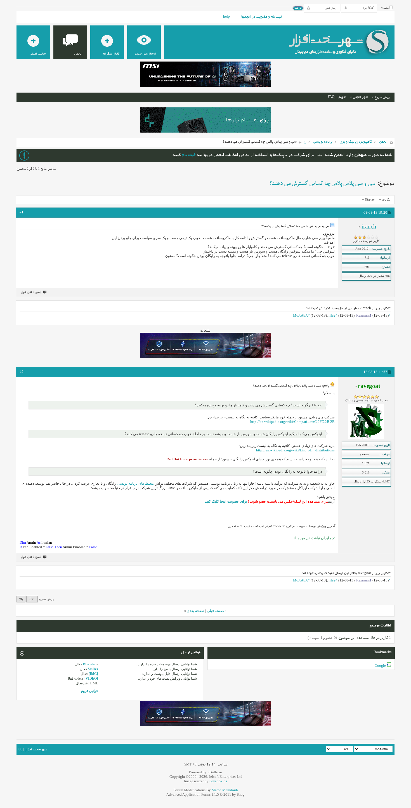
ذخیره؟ (385, 8)
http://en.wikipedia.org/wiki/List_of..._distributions (295, 450)
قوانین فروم (89, 691)
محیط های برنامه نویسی (135, 483)
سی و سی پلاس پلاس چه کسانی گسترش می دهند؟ (322, 183)
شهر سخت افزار (36, 750)
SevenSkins (218, 781)
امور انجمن (360, 97)
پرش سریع (382, 97)
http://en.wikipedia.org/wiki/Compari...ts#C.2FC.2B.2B (292, 422)
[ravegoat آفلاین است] (366, 438)
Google (380, 665)
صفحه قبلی (215, 611)
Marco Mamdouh (225, 790)
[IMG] (93, 674)
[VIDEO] (91, 678)
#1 (21, 212)
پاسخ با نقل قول (31, 292)
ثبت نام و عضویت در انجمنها (261, 17)
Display (370, 199)
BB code (89, 664)
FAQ (331, 97)
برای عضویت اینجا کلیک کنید (226, 501)
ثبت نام (188, 155)
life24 (333, 315)
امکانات (386, 199)
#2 (21, 371)
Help (226, 17)
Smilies (93, 669)
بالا (21, 599)
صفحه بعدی (195, 611)
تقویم (342, 97)
